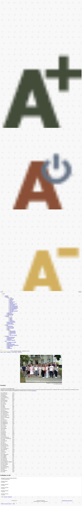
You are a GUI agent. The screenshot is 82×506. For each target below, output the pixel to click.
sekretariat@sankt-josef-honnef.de (67, 500)
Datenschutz (10, 496)
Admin (13, 503)
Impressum (5, 496)
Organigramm (33, 390)
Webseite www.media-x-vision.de (6, 503)
